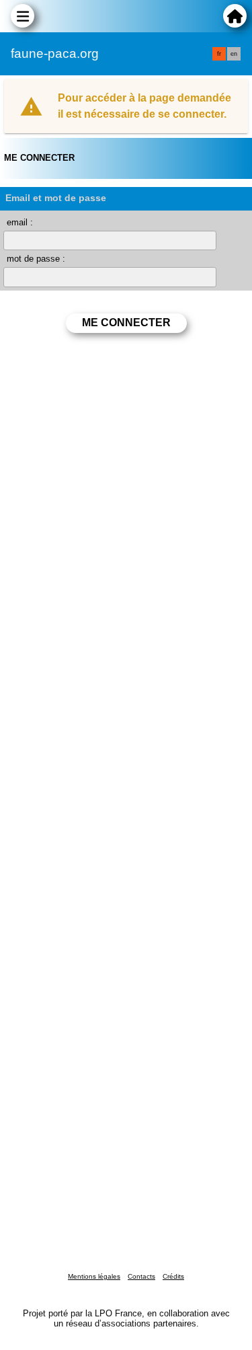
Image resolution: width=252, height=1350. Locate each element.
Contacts (141, 1276)
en (233, 53)
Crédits (173, 1276)
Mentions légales (94, 1276)
